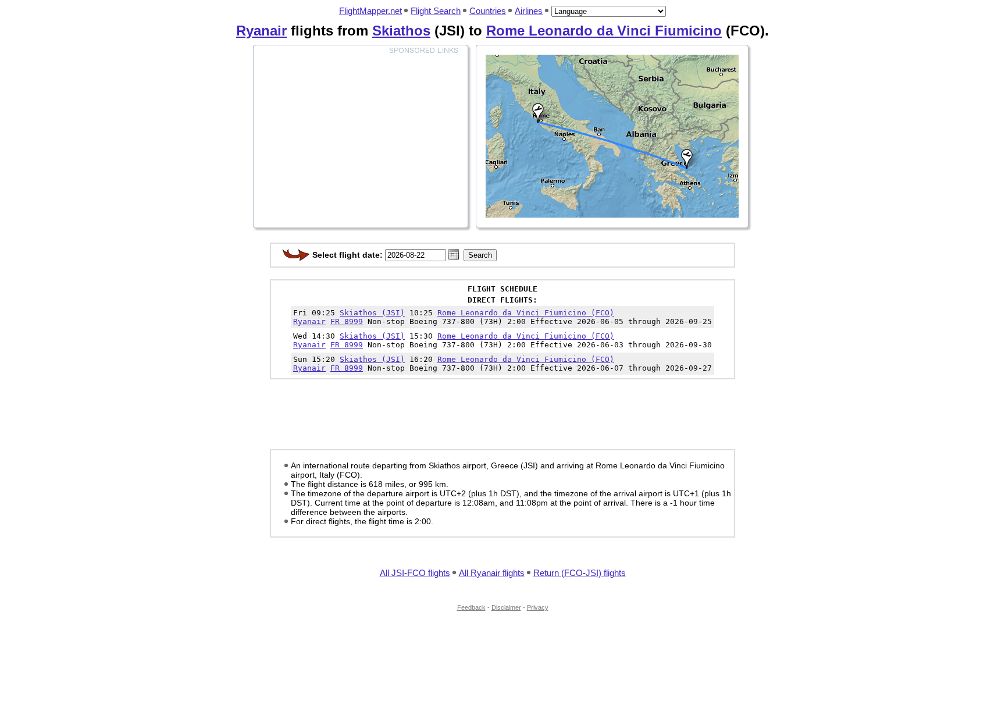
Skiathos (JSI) (372, 312)
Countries (487, 11)
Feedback (471, 607)
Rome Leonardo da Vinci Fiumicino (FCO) (525, 312)
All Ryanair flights (492, 573)
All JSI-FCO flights (415, 573)
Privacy (537, 607)
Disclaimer (506, 607)
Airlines (529, 11)
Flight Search (436, 11)
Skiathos (401, 30)
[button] (453, 254)
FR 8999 (346, 321)
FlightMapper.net (370, 11)
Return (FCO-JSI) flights (579, 573)
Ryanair (261, 30)
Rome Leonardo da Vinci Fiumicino (604, 30)
